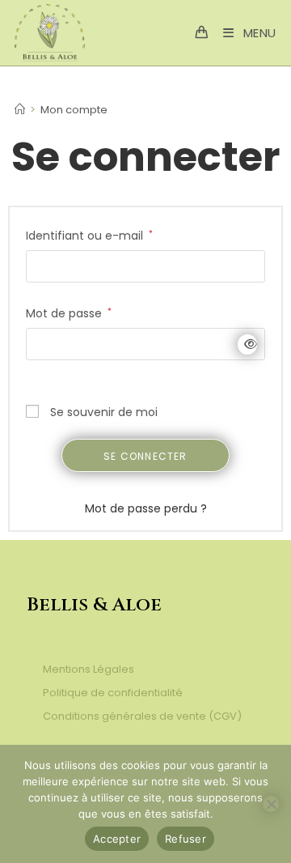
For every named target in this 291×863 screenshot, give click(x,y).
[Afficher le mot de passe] (248, 344)
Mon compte (74, 109)
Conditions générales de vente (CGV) (142, 716)
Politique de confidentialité (113, 692)
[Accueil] (20, 109)
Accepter (117, 838)
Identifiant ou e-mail (89, 235)
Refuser (185, 838)
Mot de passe (69, 312)
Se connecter (145, 456)
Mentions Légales (88, 669)
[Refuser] (271, 804)
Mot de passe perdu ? (146, 508)
